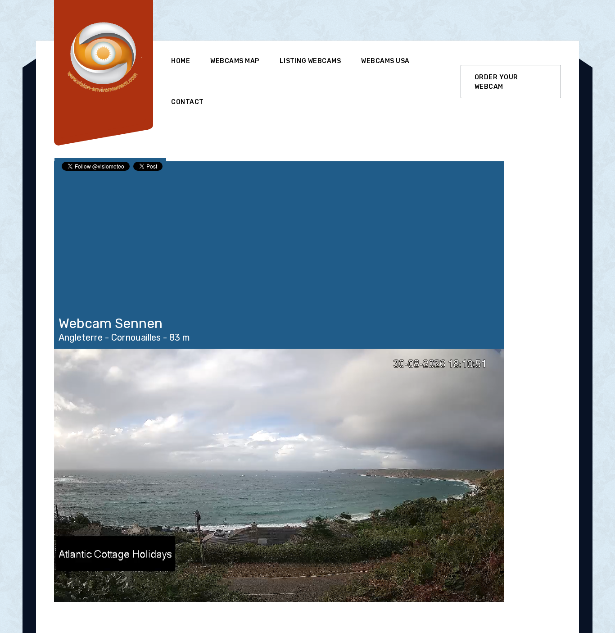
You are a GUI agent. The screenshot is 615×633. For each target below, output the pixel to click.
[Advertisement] (335, 20)
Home (180, 61)
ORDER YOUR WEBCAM (496, 82)
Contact (187, 102)
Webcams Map (234, 61)
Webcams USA (385, 61)
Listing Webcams (310, 61)
